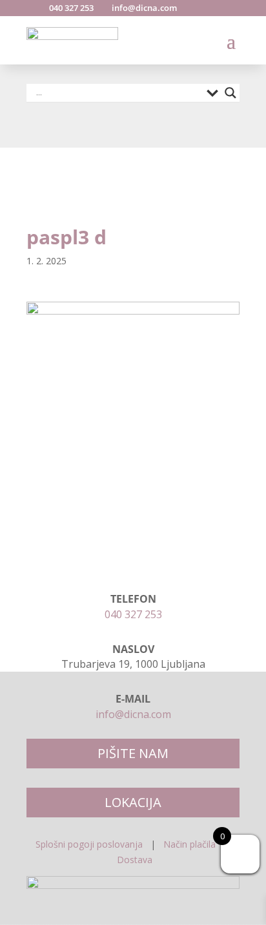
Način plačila (189, 844)
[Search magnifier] (230, 93)
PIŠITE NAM (133, 753)
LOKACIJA (133, 802)
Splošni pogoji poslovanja (89, 844)
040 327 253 (70, 8)
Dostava (134, 859)
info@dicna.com (143, 8)
